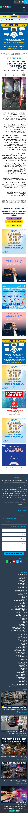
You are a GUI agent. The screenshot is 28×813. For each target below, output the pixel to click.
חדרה (23, 603)
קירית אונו (22, 662)
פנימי (23, 659)
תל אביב (23, 680)
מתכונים (23, 639)
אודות (24, 10)
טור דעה (23, 620)
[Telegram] (8, 7)
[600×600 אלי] (14, 415)
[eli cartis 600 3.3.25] (14, 281)
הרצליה (23, 602)
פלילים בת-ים (21, 655)
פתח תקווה (22, 661)
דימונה (23, 599)
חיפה (23, 617)
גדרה (23, 596)
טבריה (23, 618)
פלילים (23, 653)
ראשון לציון (14, 17)
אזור (24, 576)
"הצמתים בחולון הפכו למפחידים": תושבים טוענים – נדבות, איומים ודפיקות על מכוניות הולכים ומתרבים (15, 710)
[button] (26, 2)
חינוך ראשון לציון (20, 615)
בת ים (4, 17)
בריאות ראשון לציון (20, 592)
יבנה (24, 621)
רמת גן (23, 671)
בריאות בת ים (21, 589)
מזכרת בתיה (21, 637)
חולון (23, 17)
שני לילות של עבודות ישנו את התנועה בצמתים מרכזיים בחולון (14, 757)
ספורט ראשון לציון (20, 650)
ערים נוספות (6, 20)
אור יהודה (22, 574)
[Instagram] (3, 7)
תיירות (23, 678)
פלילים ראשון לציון (14, 53)
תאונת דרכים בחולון (22, 804)
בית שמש (22, 587)
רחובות (12, 19)
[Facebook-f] (10, 7)
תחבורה (23, 674)
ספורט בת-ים (21, 648)
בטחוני (23, 586)
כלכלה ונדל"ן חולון (20, 628)
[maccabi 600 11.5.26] (14, 468)
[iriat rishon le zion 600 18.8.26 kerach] (14, 308)
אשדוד (23, 579)
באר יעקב (25, 20)
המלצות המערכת (20, 601)
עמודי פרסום (21, 652)
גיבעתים (23, 598)
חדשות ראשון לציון (20, 609)
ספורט (23, 646)
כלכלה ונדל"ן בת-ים (19, 627)
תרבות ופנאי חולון (20, 684)
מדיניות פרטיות (22, 510)
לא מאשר (12, 810)
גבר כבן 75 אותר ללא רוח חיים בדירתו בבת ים (16, 733)
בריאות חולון (21, 590)
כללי (24, 631)
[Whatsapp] (1, 7)
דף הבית (25, 7)
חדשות (23, 605)
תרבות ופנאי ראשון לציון (18, 686)
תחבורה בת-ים (21, 675)
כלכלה (23, 626)
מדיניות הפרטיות (8, 808)
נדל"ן (23, 640)
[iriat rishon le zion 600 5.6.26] (14, 253)
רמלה (23, 670)
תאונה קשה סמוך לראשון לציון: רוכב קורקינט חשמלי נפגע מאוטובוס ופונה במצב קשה (15, 781)
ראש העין (22, 665)
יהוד (24, 623)
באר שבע (22, 583)
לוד (24, 633)
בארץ (23, 584)
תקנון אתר (24, 508)
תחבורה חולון (21, 677)
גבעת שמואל (21, 595)
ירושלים (23, 624)
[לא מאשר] (25, 809)
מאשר (17, 810)
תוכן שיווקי (22, 673)
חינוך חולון (22, 614)
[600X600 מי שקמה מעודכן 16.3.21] (14, 49)
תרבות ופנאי (22, 681)
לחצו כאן (13, 196)
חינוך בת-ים (22, 612)
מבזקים (23, 634)
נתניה (23, 645)
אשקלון (23, 580)
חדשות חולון (21, 608)
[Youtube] (6, 7)
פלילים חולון (21, 656)
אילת (23, 577)
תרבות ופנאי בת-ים (20, 683)
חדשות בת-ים (21, 606)
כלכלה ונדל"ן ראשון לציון (18, 630)
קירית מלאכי (21, 664)
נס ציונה (19, 20)
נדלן (24, 642)
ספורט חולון (22, 649)
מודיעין (23, 636)
